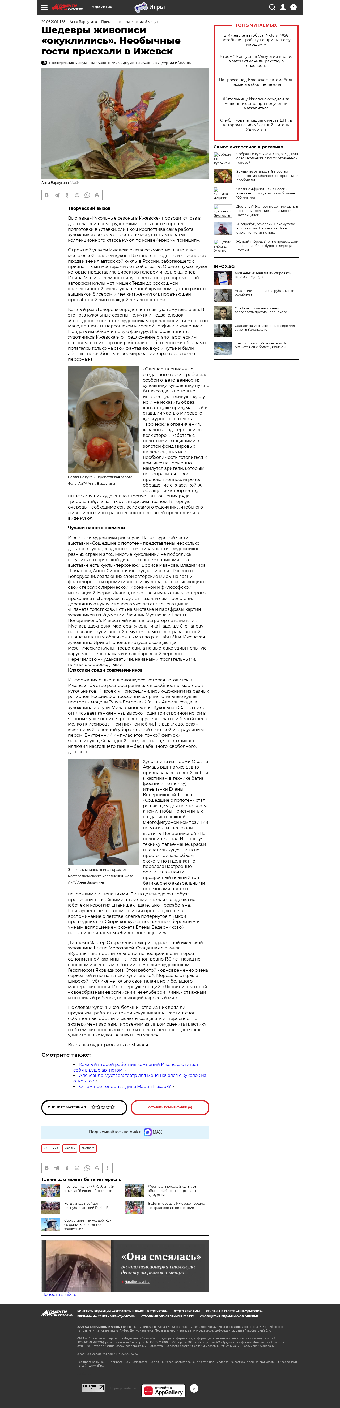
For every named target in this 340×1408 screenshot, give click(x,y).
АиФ (75, 183)
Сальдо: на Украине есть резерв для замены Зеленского (265, 327)
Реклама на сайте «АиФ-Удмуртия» (106, 1316)
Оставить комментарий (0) (170, 1107)
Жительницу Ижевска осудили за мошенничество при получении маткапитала (256, 103)
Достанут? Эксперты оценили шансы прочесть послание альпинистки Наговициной (267, 210)
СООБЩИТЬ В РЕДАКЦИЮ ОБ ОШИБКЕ (229, 1316)
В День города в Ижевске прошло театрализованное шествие (176, 1205)
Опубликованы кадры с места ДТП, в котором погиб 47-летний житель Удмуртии (256, 125)
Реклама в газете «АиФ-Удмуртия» (234, 1311)
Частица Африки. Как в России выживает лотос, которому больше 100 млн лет (265, 193)
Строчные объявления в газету (167, 1316)
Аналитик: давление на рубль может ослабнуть (265, 292)
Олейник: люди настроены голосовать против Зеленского (261, 310)
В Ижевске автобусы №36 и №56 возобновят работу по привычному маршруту (256, 40)
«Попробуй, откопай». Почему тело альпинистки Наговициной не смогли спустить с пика (265, 228)
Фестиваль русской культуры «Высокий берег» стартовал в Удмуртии (172, 1190)
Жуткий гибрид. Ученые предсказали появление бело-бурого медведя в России (267, 246)
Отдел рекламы (187, 1311)
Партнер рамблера (123, 1388)
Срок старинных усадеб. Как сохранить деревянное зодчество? (87, 1224)
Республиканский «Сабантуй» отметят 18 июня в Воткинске (89, 1188)
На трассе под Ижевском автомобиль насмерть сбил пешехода (256, 82)
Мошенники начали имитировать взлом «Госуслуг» (263, 275)
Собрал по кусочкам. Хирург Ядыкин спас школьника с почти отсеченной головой (267, 158)
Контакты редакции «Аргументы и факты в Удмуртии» (122, 1311)
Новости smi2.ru (59, 1294)
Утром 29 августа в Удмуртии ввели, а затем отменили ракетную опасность (256, 61)
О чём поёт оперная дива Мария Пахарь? (125, 1086)
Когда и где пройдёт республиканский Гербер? (86, 1205)
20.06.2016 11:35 (53, 22)
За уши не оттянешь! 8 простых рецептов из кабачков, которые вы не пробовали (267, 175)
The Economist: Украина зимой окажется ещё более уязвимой (260, 345)
